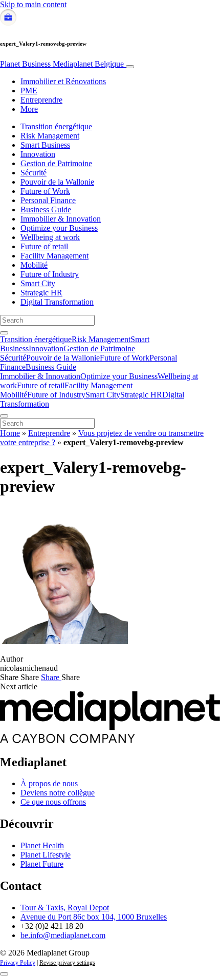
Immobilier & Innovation (60, 218)
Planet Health (42, 845)
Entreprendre (41, 99)
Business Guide (45, 209)
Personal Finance (48, 200)
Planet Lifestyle (45, 854)
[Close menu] (4, 415)
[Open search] (4, 332)
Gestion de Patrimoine (56, 163)
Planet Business (62, 63)
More (29, 109)
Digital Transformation (57, 301)
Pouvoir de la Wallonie (57, 181)
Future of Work (45, 191)
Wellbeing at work (50, 237)
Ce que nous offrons (53, 802)
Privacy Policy (17, 962)
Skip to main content (33, 4)
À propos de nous (49, 783)
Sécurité (33, 172)
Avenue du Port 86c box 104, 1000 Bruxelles (93, 916)
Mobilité (34, 265)
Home (10, 433)
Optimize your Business (59, 228)
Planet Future (41, 864)
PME (28, 90)
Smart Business (45, 145)
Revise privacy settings (67, 962)
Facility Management (54, 255)
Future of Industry (49, 274)
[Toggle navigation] (130, 66)
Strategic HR (41, 292)
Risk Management (49, 135)
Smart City (37, 283)
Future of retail (44, 246)
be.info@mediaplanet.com (62, 935)
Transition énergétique (56, 126)
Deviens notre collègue (57, 792)
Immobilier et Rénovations (63, 81)
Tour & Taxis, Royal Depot (64, 907)
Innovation (37, 154)
